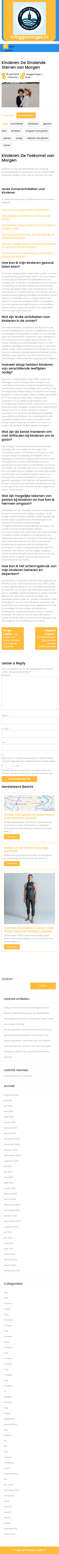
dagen (7, 1413)
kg (5, 1440)
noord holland (11, 1473)
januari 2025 (10, 1199)
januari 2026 (10, 1133)
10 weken (8, 1319)
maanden (9, 1462)
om (5, 1479)
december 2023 (12, 1270)
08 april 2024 (12, 74)
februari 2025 (10, 1193)
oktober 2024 (10, 1215)
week (6, 1501)
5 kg (6, 1369)
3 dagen (8, 1347)
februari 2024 (10, 1259)
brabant (8, 1402)
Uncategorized (26, 115)
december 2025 (12, 1138)
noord (7, 1468)
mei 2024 (8, 1243)
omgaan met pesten (37, 130)
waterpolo (9, 1495)
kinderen (16, 130)
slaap (19, 138)
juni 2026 (8, 1105)
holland (7, 1435)
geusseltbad (10, 1424)
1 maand (8, 1303)
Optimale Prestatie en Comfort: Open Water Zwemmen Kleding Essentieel (29, 929)
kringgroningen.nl (29, 37)
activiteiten (17, 123)
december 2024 (12, 1204)
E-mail (5, 728)
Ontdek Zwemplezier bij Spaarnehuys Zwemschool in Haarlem (29, 816)
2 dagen (8, 1325)
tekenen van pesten (37, 138)
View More (13, 837)
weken (7, 1523)
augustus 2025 (11, 1160)
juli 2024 (8, 1232)
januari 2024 (10, 1265)
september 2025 (12, 1155)
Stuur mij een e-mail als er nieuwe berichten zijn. (28, 773)
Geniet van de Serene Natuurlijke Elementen (26, 849)
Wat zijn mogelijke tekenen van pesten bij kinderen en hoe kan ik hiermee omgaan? (29, 245)
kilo (5, 1446)
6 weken (8, 1385)
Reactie (6, 675)
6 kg (6, 1380)
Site (4, 742)
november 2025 (12, 1144)
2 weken (8, 1336)
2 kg (6, 1330)
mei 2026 (8, 1111)
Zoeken (43, 985)
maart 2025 (10, 1188)
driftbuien (33, 123)
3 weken (8, 1358)
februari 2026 (10, 1127)
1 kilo (6, 1297)
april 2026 (8, 1116)
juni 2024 (8, 1237)
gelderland (9, 1418)
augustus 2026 (11, 1094)
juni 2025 (8, 1171)
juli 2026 (8, 1100)
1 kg (5, 1292)
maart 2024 (10, 1254)
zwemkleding (10, 1528)
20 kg (6, 1341)
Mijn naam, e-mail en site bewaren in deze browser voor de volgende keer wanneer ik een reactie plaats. (29, 760)
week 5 (7, 1517)
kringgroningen (33, 74)
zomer (7, 145)
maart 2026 (10, 1122)
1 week (7, 1308)
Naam (5, 715)
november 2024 (12, 1210)
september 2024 (12, 1221)
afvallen (8, 1396)
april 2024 (8, 1248)
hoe (6, 1429)
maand (7, 1457)
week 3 (7, 1512)
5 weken (8, 1374)
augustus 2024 (11, 1226)
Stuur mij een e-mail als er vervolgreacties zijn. (27, 770)
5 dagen (8, 1363)
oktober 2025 (10, 1149)
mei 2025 (8, 1177)
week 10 (8, 1506)
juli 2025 (8, 1166)
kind (6, 1451)
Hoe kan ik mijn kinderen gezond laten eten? (25, 209)
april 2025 (8, 1182)
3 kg (6, 1352)
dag (6, 1407)
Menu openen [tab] (11, 48)
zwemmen (9, 1534)
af (5, 1391)
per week (8, 1484)
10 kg (6, 1314)
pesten (7, 138)
